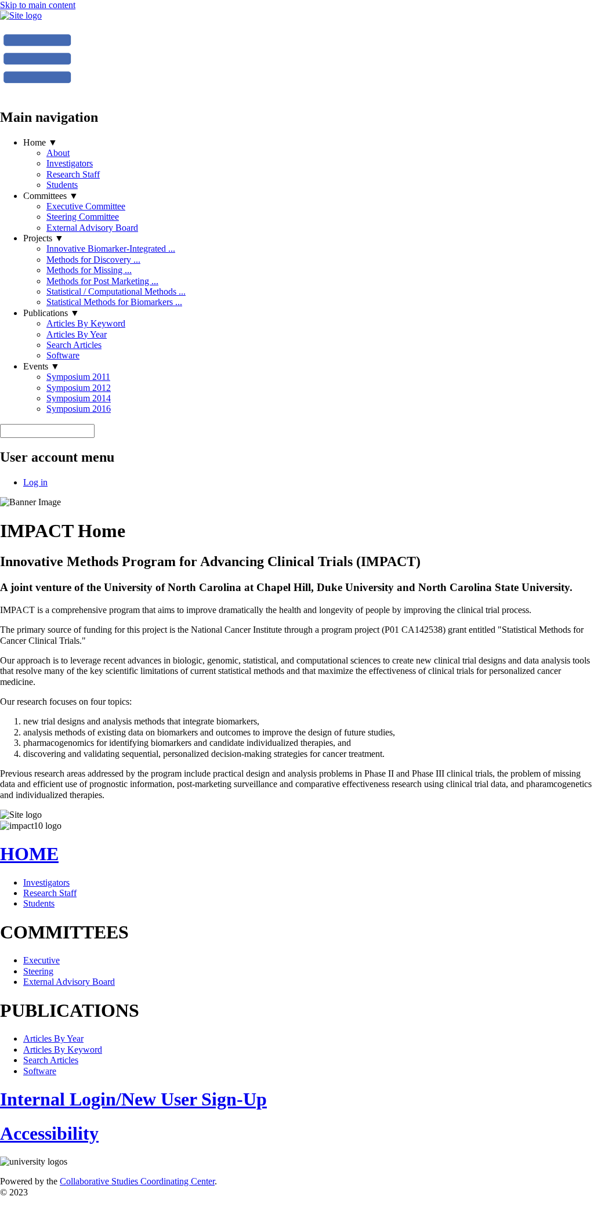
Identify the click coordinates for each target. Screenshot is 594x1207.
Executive (41, 960)
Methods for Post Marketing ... (102, 281)
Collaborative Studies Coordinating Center (137, 1181)
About (58, 153)
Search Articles (74, 345)
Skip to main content (37, 5)
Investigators (69, 163)
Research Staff (73, 174)
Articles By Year (76, 334)
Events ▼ (41, 366)
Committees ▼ (50, 196)
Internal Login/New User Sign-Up (133, 1099)
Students (62, 185)
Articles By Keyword (85, 323)
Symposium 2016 (78, 409)
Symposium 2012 (78, 388)
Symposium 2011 (78, 377)
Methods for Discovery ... (93, 259)
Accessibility (49, 1133)
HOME (29, 853)
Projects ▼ (43, 238)
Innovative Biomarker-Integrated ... (110, 248)
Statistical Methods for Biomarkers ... (114, 302)
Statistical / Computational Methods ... (116, 291)
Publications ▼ (51, 313)
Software (62, 355)
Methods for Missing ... (89, 270)
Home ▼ (40, 142)
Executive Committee (85, 206)
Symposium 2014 (78, 398)
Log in (35, 482)
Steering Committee (82, 217)
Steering (38, 971)
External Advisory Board (92, 228)
